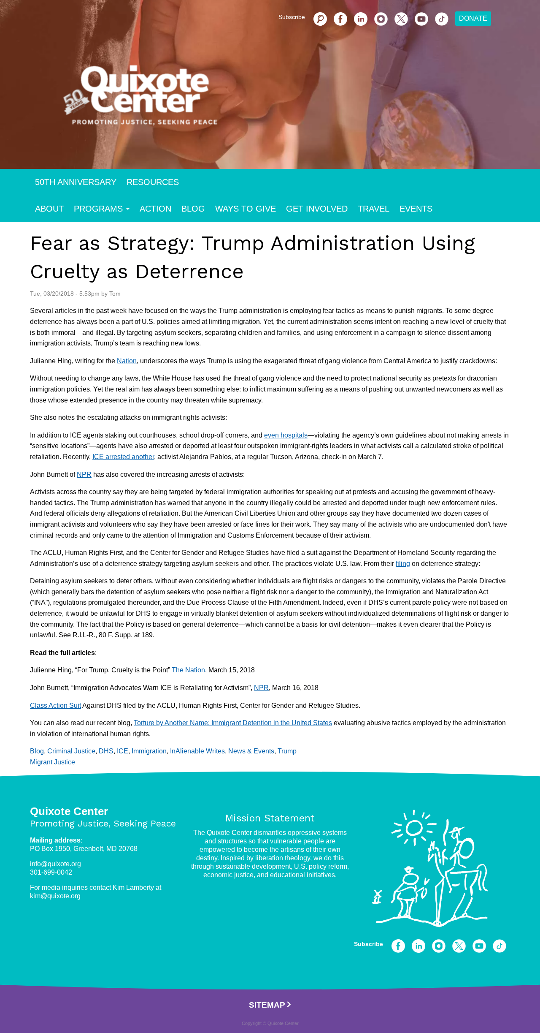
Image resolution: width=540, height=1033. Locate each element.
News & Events (251, 751)
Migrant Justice (52, 762)
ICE (122, 751)
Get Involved (317, 208)
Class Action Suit (55, 705)
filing (403, 563)
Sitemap (267, 1004)
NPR (84, 474)
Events (416, 208)
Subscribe (291, 17)
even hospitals (286, 435)
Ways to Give (245, 208)
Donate (473, 18)
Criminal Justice (71, 751)
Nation (127, 360)
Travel (373, 208)
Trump (287, 751)
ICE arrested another (123, 456)
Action (155, 208)
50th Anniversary (75, 182)
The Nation (188, 670)
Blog (193, 208)
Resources (153, 182)
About (49, 208)
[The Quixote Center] (283, 100)
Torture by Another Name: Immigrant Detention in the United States (233, 722)
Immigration (149, 751)
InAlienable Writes (197, 751)
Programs (98, 208)
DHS (106, 751)
